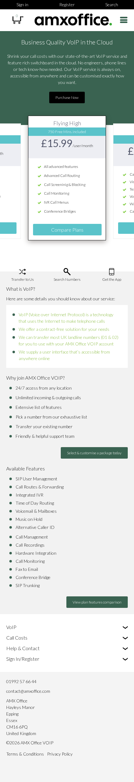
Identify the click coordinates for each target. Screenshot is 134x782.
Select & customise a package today (94, 453)
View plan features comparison (97, 602)
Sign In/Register (22, 659)
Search (111, 4)
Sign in (22, 4)
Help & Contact (23, 648)
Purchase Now (67, 97)
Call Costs (16, 638)
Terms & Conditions (25, 754)
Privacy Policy (60, 754)
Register (67, 4)
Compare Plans (67, 230)
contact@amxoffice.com (28, 691)
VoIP (11, 627)
